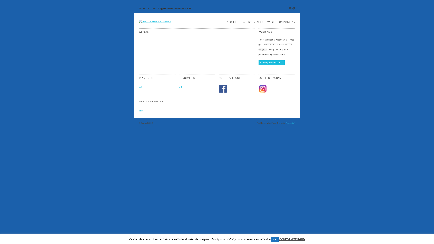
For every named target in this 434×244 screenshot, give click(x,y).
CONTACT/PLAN (286, 22)
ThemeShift (290, 123)
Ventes (258, 22)
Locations (245, 22)
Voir (141, 87)
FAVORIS (270, 22)
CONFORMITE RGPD (292, 239)
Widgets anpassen (271, 63)
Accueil (232, 22)
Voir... (181, 87)
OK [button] (275, 239)
